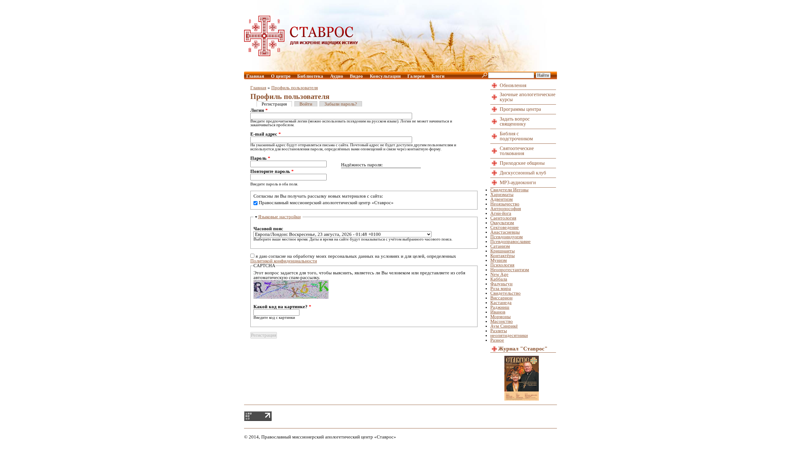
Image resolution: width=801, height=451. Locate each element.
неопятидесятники (509, 335)
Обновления (513, 85)
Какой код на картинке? (282, 306)
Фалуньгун (501, 283)
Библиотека (310, 76)
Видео (356, 76)
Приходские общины (522, 163)
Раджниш (499, 307)
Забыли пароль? (340, 103)
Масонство (501, 321)
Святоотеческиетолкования (517, 151)
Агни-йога (500, 213)
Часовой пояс (268, 228)
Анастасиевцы (505, 232)
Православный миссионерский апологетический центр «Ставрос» (326, 202)
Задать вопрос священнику (515, 121)
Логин (259, 110)
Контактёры (502, 255)
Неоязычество (504, 203)
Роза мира (500, 288)
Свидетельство (505, 293)
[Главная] (301, 54)
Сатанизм (500, 246)
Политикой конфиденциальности (283, 260)
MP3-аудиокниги (518, 182)
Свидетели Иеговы (509, 189)
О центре (281, 76)
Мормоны (500, 316)
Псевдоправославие (510, 241)
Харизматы (501, 194)
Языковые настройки (279, 216)
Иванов (497, 311)
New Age (499, 274)
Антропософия (505, 208)
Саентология (503, 217)
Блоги (438, 76)
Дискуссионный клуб (523, 172)
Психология (502, 264)
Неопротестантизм (509, 269)
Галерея (416, 76)
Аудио (336, 76)
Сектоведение (504, 227)
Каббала (498, 279)
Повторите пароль (272, 171)
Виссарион (501, 297)
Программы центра (520, 109)
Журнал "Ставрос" (523, 348)
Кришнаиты (502, 250)
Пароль (260, 158)
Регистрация (274, 103)
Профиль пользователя (294, 87)
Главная (255, 76)
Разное (497, 340)
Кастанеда (501, 302)
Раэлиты (498, 330)
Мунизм (498, 260)
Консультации (385, 76)
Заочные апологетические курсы (527, 97)
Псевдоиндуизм (506, 236)
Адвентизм (501, 199)
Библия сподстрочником (516, 136)
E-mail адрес (265, 134)
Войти (305, 103)
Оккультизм (502, 222)
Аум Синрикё (504, 326)
